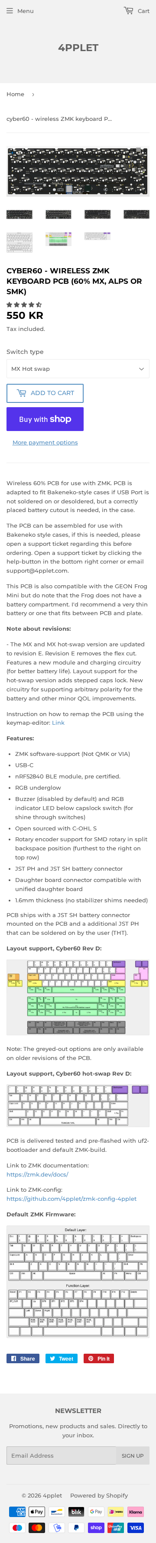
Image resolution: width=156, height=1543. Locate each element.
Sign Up (133, 1455)
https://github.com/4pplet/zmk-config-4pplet (71, 1198)
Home (15, 94)
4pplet (78, 48)
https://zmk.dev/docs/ (37, 1174)
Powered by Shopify (99, 1495)
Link (58, 722)
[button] (24, 304)
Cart (143, 10)
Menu (25, 10)
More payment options (45, 442)
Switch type (25, 352)
